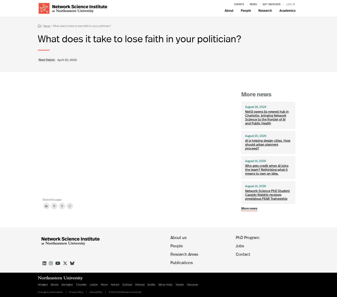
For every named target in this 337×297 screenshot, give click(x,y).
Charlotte (81, 284)
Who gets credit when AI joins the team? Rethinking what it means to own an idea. (266, 169)
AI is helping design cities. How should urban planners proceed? (267, 144)
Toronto (180, 284)
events (239, 4)
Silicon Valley (165, 284)
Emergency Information (50, 292)
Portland (140, 284)
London (94, 284)
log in (290, 4)
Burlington (67, 284)
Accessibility (96, 292)
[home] (73, 8)
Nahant (115, 284)
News (253, 4)
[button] (229, 11)
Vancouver (192, 284)
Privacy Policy (76, 292)
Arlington (43, 284)
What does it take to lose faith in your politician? (82, 26)
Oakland (127, 284)
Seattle (151, 284)
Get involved (272, 4)
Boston (55, 284)
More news (249, 208)
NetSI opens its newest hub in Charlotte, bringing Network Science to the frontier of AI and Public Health (267, 117)
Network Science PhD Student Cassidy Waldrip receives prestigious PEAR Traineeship (267, 195)
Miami (104, 284)
